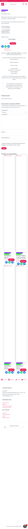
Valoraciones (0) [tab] (7, 50)
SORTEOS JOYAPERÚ (6, 407)
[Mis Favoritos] (26, 4)
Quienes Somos (5, 402)
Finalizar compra (5, 417)
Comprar (13, 43)
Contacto (4, 404)
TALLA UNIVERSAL (6, 30)
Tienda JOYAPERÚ (6, 414)
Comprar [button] (11, 259)
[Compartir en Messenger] (8, 46)
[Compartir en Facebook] (2, 46)
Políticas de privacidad (7, 406)
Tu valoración (4, 114)
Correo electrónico (5, 137)
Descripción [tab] (6, 48)
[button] (6, 4)
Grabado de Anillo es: (5, 32)
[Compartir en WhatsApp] (5, 46)
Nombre (3, 132)
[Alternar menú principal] (2, 4)
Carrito (3, 416)
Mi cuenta (4, 413)
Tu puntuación (4, 110)
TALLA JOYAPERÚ (6, 27)
